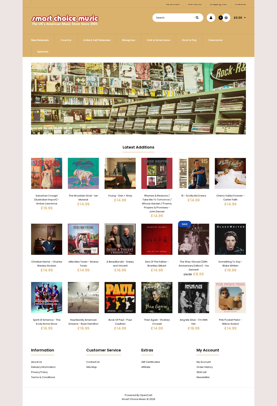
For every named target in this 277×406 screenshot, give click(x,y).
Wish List (202, 372)
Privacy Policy (39, 372)
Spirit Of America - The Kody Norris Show (46, 322)
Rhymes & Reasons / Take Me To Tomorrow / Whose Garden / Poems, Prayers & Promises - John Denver (157, 203)
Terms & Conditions (43, 377)
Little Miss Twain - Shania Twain (83, 263)
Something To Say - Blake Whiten (230, 263)
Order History (205, 367)
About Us (36, 362)
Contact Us (93, 362)
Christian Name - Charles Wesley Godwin (46, 263)
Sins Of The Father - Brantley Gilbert (157, 263)
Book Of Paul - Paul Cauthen (120, 322)
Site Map (91, 367)
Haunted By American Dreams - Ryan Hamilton (83, 322)
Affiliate (145, 367)
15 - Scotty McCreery (193, 195)
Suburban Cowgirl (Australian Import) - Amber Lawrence (46, 199)
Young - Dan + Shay (120, 195)
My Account (204, 362)
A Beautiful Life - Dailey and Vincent (120, 263)
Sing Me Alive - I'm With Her (194, 322)
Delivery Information (43, 367)
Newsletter (203, 377)
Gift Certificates (150, 362)
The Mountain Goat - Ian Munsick (83, 197)
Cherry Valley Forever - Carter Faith (230, 197)
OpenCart (146, 395)
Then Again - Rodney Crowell (157, 322)
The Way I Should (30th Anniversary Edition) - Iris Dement (194, 265)
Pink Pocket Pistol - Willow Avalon (230, 322)
